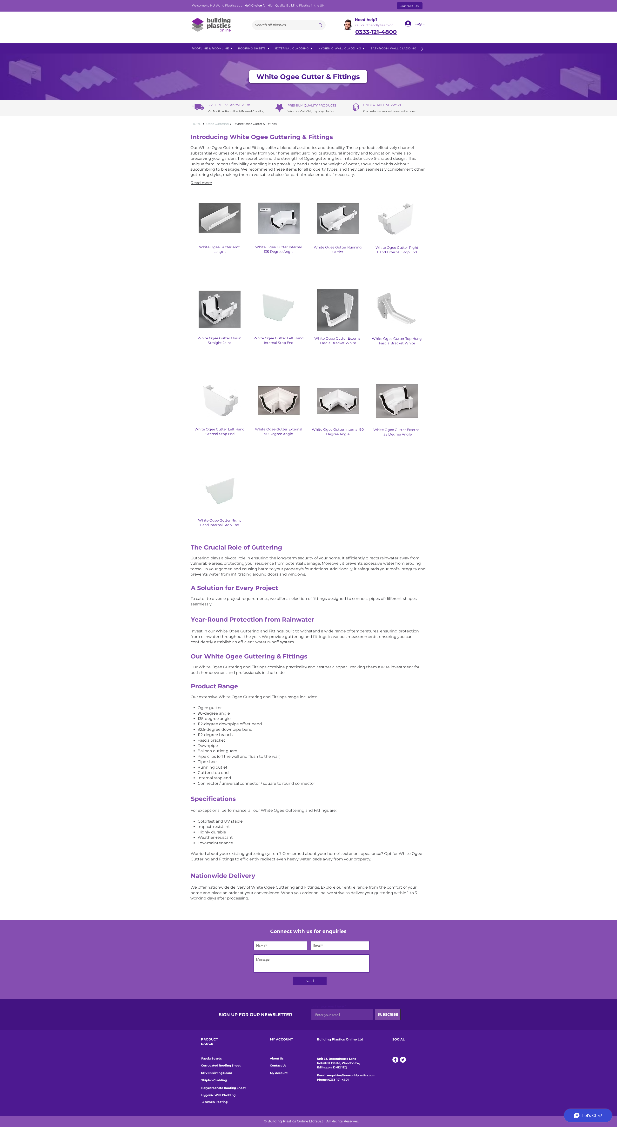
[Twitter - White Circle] (403, 1060)
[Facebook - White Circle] (395, 1060)
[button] (212, 48)
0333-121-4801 (338, 1079)
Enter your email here (327, 1006)
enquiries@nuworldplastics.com (351, 1075)
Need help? (366, 19)
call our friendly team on (374, 25)
